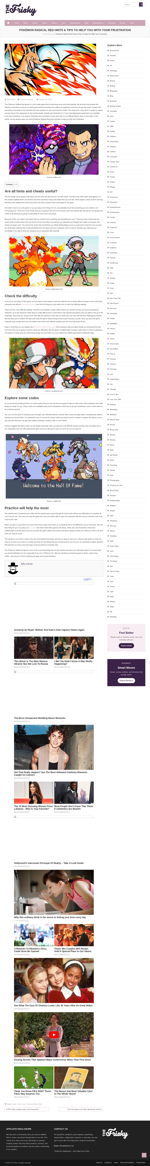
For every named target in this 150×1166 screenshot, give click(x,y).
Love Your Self (115, 399)
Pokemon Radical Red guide (45, 327)
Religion (113, 506)
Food (112, 232)
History (112, 329)
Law (111, 374)
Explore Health (126, 646)
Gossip (112, 278)
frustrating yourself (28, 304)
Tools (112, 576)
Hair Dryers (114, 303)
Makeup (113, 404)
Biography (113, 91)
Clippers (113, 146)
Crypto (112, 177)
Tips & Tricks (114, 571)
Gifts (111, 268)
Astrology (113, 71)
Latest (116, 1162)
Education (113, 202)
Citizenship (114, 141)
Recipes (113, 495)
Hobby (112, 334)
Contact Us (108, 1162)
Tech (111, 551)
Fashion (113, 222)
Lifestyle (113, 389)
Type (112, 591)
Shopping (113, 521)
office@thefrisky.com (66, 1146)
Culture (112, 182)
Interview (113, 369)
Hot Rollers (114, 349)
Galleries (113, 248)
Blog (111, 96)
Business (113, 101)
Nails (112, 450)
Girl (111, 273)
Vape (112, 597)
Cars (111, 116)
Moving (112, 440)
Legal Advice (114, 379)
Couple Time (114, 162)
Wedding (113, 617)
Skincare (113, 526)
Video (112, 607)
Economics (114, 197)
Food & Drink (115, 237)
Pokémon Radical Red (34, 1104)
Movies (54, 23)
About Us (99, 1162)
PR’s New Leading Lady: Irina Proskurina (23, 1109)
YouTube (32, 528)
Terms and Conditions (127, 1162)
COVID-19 (114, 167)
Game (19, 1104)
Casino (112, 121)
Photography (114, 480)
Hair (111, 293)
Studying (113, 536)
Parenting (111, 23)
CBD (111, 126)
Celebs (44, 23)
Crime (112, 172)
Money (112, 425)
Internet (113, 364)
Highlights (113, 323)
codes (14, 1104)
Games (30, 99)
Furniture (113, 243)
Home (16, 23)
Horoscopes (114, 344)
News (26, 23)
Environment (114, 212)
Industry (113, 359)
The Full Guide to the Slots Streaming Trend (83, 1109)
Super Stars (114, 546)
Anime (112, 61)
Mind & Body (114, 420)
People (112, 470)
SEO (111, 516)
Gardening (114, 263)
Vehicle (112, 602)
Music (112, 445)
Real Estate (114, 490)
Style (86, 23)
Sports (112, 531)
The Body (113, 561)
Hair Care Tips (115, 298)
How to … (113, 354)
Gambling (113, 253)
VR (111, 612)
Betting (112, 86)
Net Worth (113, 455)
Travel (132, 23)
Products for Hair (116, 485)
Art (111, 66)
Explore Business (126, 680)
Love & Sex (114, 394)
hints (24, 1104)
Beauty (112, 81)
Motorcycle (114, 430)
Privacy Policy (140, 1162)
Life (111, 384)
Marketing (113, 409)
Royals (122, 23)
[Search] (141, 4)
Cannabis (113, 111)
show (15, 184)
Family (112, 217)
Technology (114, 556)
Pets (111, 475)
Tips (111, 566)
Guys (112, 288)
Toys (111, 581)
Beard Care (114, 76)
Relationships (75, 23)
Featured (113, 227)
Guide (112, 283)
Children (113, 136)
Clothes (113, 152)
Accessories (114, 50)
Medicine (113, 414)
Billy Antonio (11, 99)
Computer (113, 157)
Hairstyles (113, 313)
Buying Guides (115, 106)
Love (63, 23)
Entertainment (98, 23)
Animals (113, 55)
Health (34, 23)
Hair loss (113, 308)
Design (112, 187)
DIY (111, 192)
